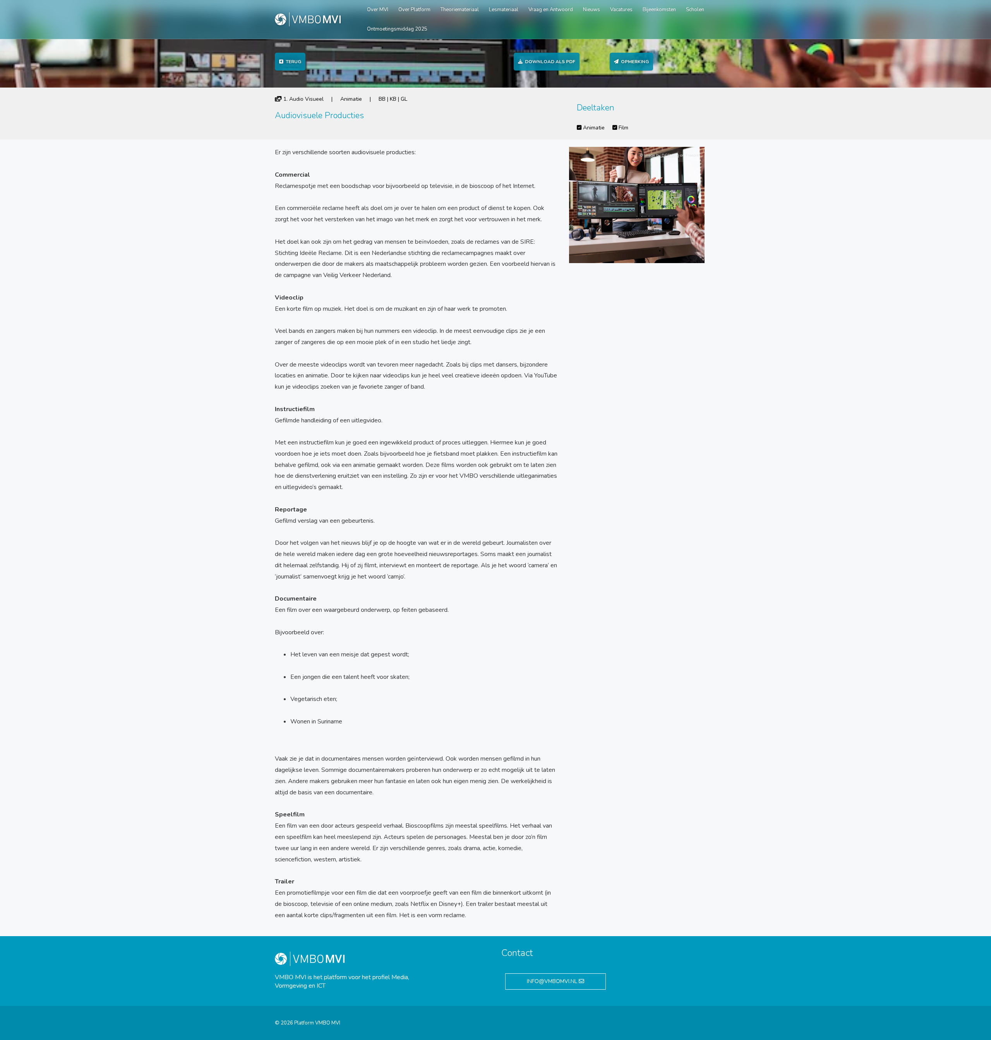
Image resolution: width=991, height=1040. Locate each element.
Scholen (695, 9)
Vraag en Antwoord (550, 9)
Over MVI (377, 9)
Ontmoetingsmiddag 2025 (397, 29)
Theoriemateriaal (460, 9)
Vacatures (621, 9)
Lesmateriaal (503, 9)
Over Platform (414, 9)
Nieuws (591, 9)
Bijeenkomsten (659, 9)
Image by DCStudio (661, 155)
